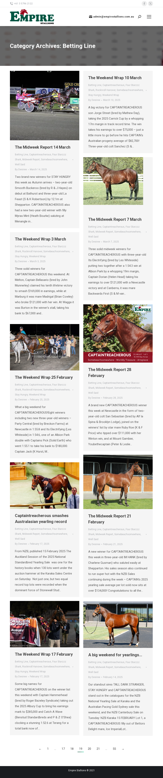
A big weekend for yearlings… (115, 654)
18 (72, 749)
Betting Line (21, 154)
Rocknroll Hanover (105, 90)
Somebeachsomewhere (54, 159)
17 (63, 749)
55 (114, 749)
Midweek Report (31, 159)
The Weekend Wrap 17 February (44, 654)
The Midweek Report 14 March (42, 147)
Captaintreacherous (40, 154)
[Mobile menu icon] (149, 17)
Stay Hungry (94, 95)
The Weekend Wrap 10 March (115, 77)
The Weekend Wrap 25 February (44, 377)
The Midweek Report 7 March (115, 219)
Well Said (20, 164)
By (21, 169)
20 (89, 749)
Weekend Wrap (110, 95)
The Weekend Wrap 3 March (40, 239)
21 (98, 749)
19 (80, 749)
